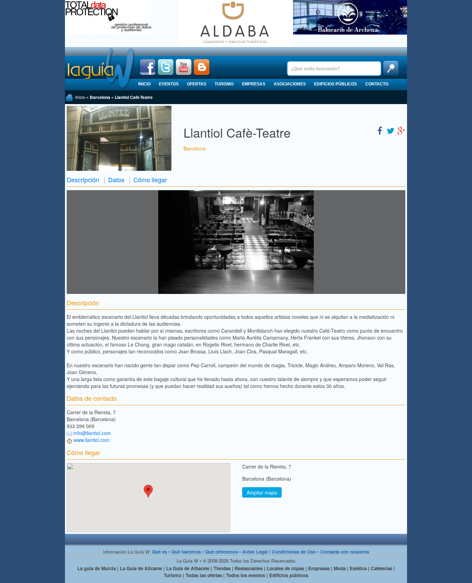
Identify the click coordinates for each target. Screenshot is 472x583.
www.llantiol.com (92, 439)
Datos (116, 179)
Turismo (224, 84)
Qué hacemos (186, 551)
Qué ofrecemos (221, 551)
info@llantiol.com (92, 432)
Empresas (253, 84)
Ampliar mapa (262, 492)
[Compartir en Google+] (401, 130)
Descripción (83, 179)
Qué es (159, 551)
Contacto (376, 84)
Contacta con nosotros (344, 551)
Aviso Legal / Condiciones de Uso (279, 551)
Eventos (169, 84)
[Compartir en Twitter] (390, 130)
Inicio (144, 84)
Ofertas (196, 84)
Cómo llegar (150, 179)
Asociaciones (290, 84)
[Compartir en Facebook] (380, 130)
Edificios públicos (335, 84)
